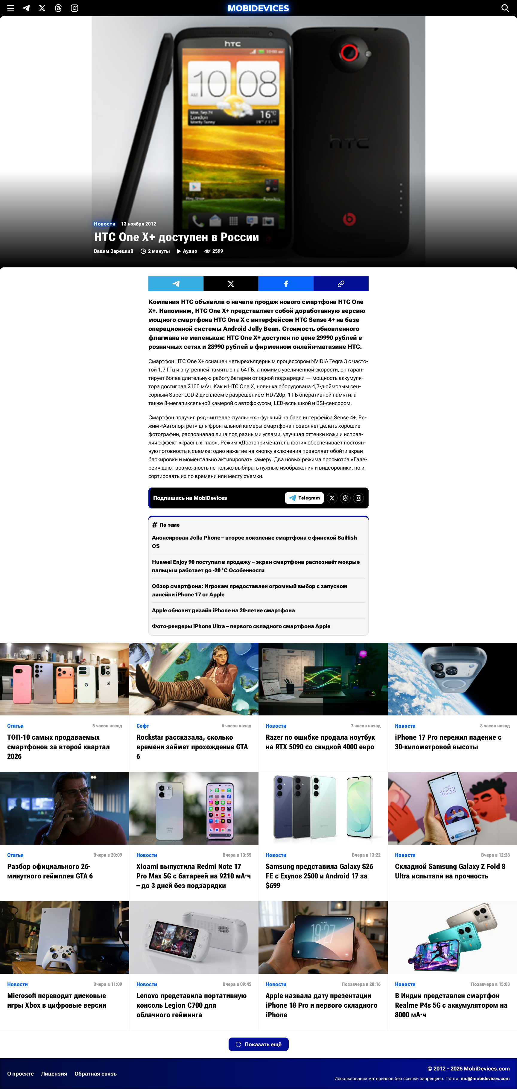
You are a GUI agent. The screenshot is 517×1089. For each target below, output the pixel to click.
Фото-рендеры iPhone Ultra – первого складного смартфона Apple (241, 626)
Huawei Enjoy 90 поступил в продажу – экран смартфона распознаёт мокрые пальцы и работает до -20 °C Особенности (256, 566)
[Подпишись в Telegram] (26, 8)
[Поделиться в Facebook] (286, 283)
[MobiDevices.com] (258, 8)
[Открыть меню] (10, 8)
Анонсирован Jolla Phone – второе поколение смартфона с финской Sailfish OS (254, 541)
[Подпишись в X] (42, 8)
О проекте (20, 1073)
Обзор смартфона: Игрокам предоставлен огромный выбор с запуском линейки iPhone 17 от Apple (249, 590)
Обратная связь (95, 1073)
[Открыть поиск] (505, 8)
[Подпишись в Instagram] (74, 8)
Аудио (190, 251)
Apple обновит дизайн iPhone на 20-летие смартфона (223, 610)
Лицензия (54, 1073)
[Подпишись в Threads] (58, 8)
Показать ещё (263, 1044)
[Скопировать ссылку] (341, 283)
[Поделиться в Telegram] (175, 283)
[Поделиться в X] (230, 283)
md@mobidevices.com (485, 1078)
